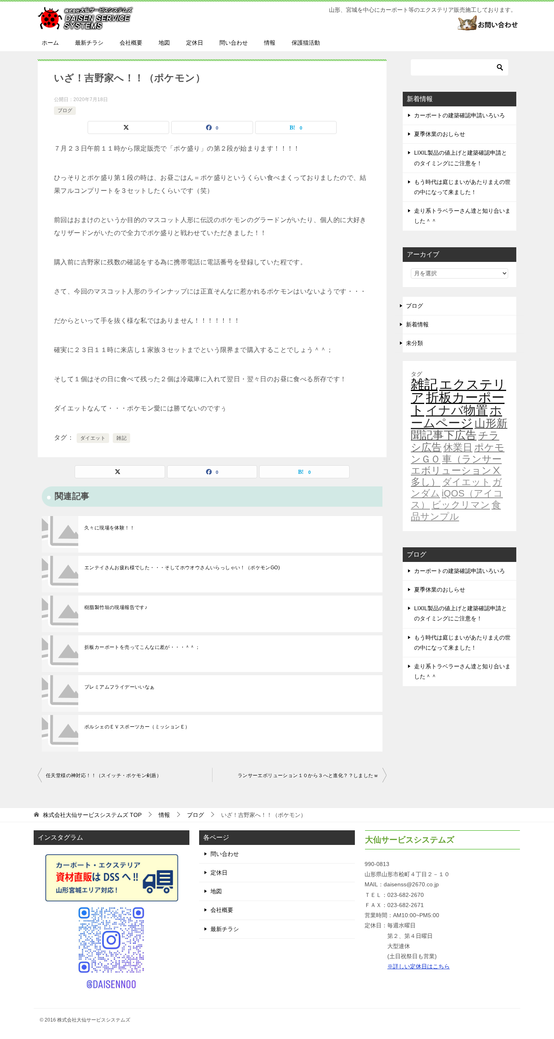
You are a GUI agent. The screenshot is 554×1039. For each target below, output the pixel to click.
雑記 (121, 438)
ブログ (65, 110)
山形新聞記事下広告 (459, 429)
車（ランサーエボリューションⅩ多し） (456, 470)
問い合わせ (233, 42)
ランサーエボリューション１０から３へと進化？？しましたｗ (308, 775)
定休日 (194, 42)
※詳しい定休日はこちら (418, 966)
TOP (92, 815)
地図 (164, 42)
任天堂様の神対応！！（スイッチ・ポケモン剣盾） (103, 775)
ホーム (50, 42)
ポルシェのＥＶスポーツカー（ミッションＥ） (137, 727)
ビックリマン (461, 504)
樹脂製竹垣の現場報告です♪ (115, 607)
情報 (269, 42)
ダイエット (92, 438)
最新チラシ (89, 42)
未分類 (414, 343)
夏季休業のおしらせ (439, 134)
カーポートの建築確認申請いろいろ (459, 115)
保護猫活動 (306, 42)
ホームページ (456, 417)
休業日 (457, 447)
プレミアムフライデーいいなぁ (119, 687)
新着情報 (417, 324)
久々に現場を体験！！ (109, 528)
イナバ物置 (457, 410)
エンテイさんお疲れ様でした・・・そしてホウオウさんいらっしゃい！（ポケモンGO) (182, 567)
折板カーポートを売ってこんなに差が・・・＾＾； (142, 647)
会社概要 (131, 42)
